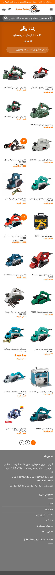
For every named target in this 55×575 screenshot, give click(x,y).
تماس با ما (47, 531)
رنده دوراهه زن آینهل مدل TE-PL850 (42, 276)
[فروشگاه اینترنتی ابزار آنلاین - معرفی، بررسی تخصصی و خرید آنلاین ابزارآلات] (27, 9)
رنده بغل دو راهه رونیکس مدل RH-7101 (15, 161)
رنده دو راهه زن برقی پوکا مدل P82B (15, 200)
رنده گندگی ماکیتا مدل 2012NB (41, 392)
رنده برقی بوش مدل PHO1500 (42, 125)
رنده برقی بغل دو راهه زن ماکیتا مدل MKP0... (15, 392)
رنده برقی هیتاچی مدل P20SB (42, 312)
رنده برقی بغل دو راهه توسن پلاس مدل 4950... (16, 430)
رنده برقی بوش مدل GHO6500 (15, 275)
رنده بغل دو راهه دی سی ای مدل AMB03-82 (41, 200)
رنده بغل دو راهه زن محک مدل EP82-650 (42, 89)
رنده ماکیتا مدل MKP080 (44, 429)
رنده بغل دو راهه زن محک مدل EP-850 (15, 237)
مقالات (49, 520)
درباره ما (49, 509)
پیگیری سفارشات (45, 526)
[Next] (21, 442)
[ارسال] (6, 18)
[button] (51, 9)
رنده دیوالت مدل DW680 (44, 236)
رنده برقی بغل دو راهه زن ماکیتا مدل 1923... (15, 350)
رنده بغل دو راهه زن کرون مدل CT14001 (15, 313)
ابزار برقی (30, 35)
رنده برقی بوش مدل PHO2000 (15, 88)
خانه (39, 35)
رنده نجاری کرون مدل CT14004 (41, 160)
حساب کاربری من (44, 515)
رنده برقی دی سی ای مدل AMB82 (44, 350)
